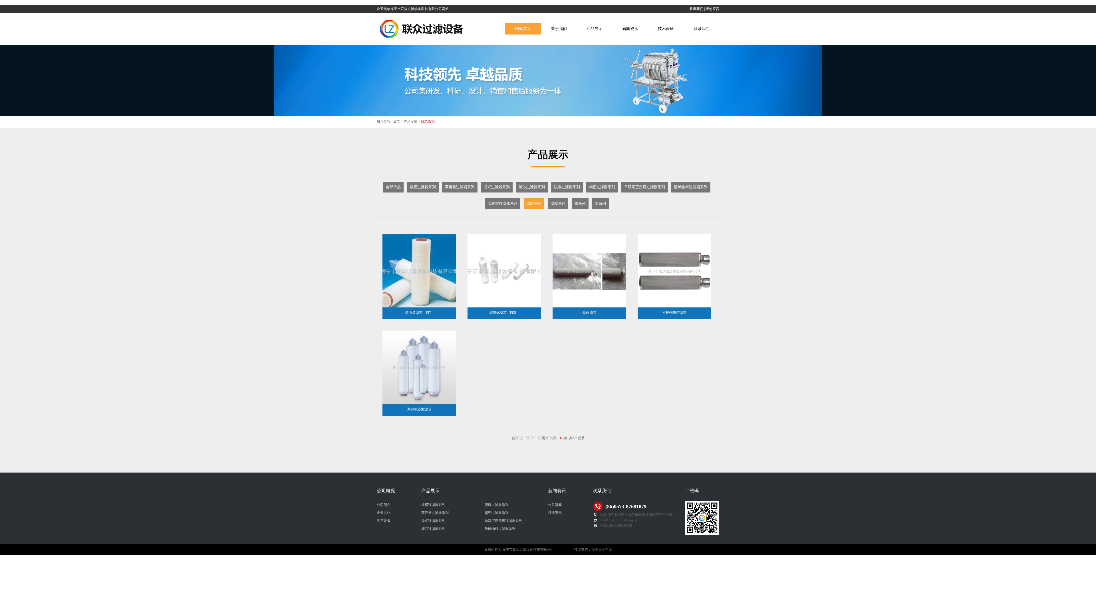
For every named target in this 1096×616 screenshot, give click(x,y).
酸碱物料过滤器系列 (500, 529)
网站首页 (523, 29)
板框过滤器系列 (433, 505)
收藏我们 (696, 9)
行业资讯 (555, 513)
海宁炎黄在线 (601, 550)
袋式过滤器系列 (433, 521)
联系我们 (702, 29)
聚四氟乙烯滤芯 (419, 409)
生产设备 (383, 521)
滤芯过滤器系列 (433, 529)
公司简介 (383, 505)
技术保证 (666, 29)
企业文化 (383, 513)
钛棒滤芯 (589, 313)
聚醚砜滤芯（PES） (504, 313)
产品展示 (595, 29)
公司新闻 (555, 505)
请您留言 (712, 9)
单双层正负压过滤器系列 (503, 521)
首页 (396, 122)
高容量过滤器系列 (435, 513)
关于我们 (559, 29)
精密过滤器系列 (497, 513)
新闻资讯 (630, 29)
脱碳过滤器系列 (497, 505)
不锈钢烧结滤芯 (674, 313)
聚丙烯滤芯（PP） (419, 313)
